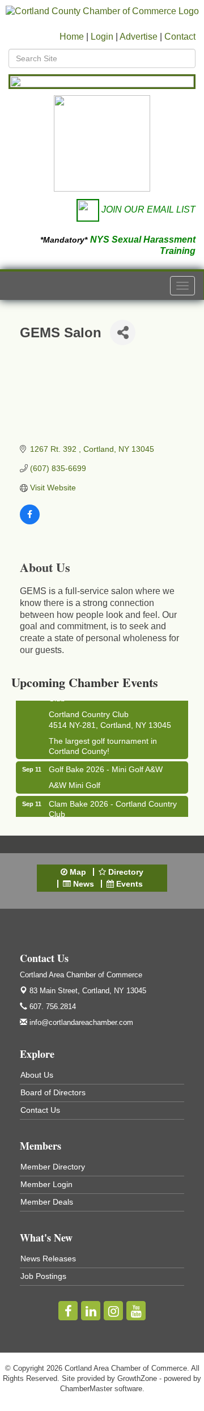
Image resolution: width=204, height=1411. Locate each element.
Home (72, 36)
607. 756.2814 (51, 1006)
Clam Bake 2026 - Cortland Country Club (113, 806)
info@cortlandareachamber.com (80, 1022)
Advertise (139, 36)
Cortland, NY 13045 (87, 990)
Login (102, 36)
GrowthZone (137, 1378)
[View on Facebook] (30, 521)
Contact (180, 36)
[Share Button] (122, 332)
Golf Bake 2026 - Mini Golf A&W (106, 766)
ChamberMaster (86, 1388)
